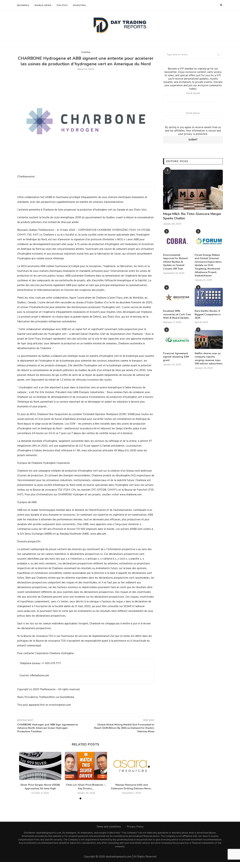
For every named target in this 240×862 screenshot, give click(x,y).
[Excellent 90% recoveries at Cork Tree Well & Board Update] (177, 297)
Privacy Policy (135, 827)
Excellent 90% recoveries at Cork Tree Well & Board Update (177, 314)
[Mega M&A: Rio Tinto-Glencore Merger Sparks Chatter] (193, 190)
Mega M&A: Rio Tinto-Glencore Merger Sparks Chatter (192, 216)
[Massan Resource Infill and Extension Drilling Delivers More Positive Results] (132, 766)
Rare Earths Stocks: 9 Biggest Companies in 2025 (208, 314)
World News (42, 5)
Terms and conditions (108, 827)
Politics (62, 5)
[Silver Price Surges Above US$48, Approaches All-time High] (40, 766)
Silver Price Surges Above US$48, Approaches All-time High (40, 786)
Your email (193, 113)
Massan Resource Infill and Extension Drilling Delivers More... (131, 786)
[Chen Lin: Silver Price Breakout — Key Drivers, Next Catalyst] (86, 766)
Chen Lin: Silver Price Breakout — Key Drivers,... (86, 786)
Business (23, 5)
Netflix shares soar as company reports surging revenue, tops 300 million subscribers (208, 358)
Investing (79, 5)
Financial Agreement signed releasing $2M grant (176, 357)
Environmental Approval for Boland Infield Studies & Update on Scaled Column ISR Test (175, 261)
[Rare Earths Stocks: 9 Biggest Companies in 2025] (209, 297)
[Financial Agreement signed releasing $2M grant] (177, 339)
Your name (193, 93)
